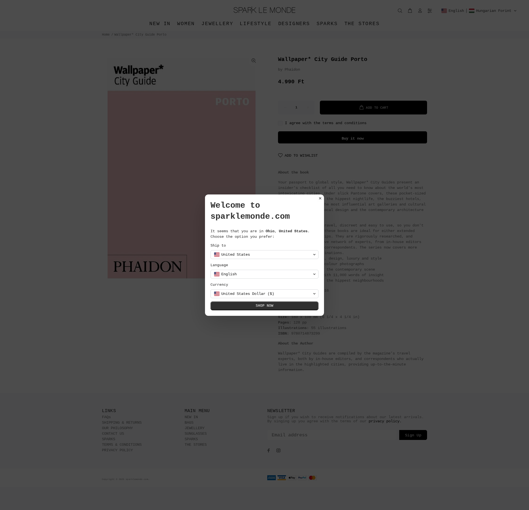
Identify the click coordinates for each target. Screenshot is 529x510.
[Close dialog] (320, 198)
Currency (219, 285)
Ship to (218, 246)
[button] (264, 254)
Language (219, 265)
